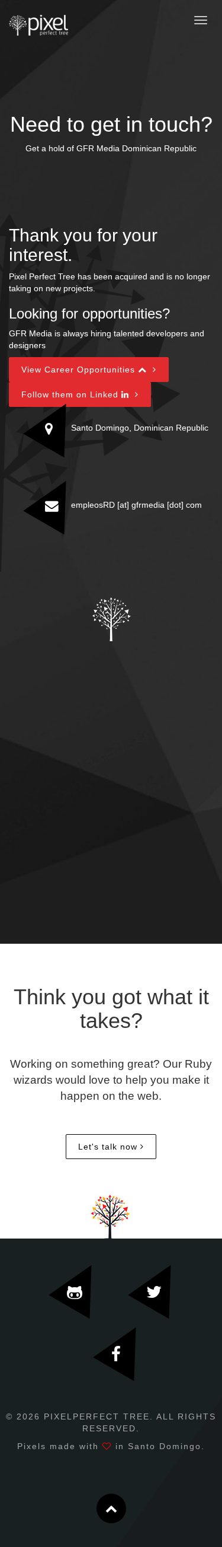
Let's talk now (107, 1146)
